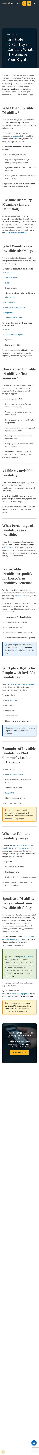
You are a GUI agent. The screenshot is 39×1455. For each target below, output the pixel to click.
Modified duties (11, 700)
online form (10, 996)
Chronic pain (10, 297)
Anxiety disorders (11, 278)
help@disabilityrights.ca (21, 993)
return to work (24, 848)
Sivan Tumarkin (27, 956)
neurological (18, 136)
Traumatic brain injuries (14, 334)
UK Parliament (8, 547)
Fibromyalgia (10, 302)
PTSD (7, 283)
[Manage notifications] (3, 1451)
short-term (21, 596)
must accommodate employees (22, 684)
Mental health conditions (14, 774)
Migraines (9, 313)
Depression (9, 272)
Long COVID (9, 793)
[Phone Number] (24, 3)
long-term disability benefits (15, 233)
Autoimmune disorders (13, 318)
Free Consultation (19, 1052)
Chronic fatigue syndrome (15, 307)
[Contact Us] (29, 3)
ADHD (7, 329)
